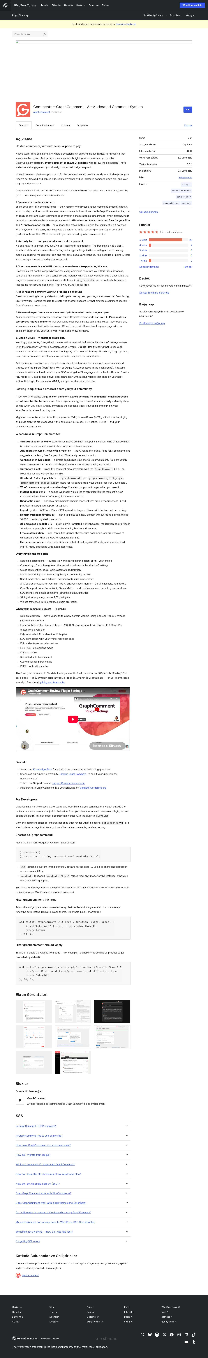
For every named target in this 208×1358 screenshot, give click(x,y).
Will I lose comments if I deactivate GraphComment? (45, 1164)
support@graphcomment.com (68, 783)
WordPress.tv (95, 1321)
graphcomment (41, 112)
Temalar (53, 1312)
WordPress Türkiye (50, 1338)
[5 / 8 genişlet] (87, 1029)
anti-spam (186, 184)
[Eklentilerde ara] (44, 34)
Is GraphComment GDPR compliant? (36, 1126)
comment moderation (181, 190)
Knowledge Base (42, 769)
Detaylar (23, 125)
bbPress (167, 1316)
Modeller (53, 1321)
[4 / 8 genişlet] (48, 1029)
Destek (188, 125)
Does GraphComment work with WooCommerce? (43, 1193)
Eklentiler (54, 1316)
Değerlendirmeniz (149, 266)
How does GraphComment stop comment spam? (43, 1145)
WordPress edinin (192, 5)
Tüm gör (187, 266)
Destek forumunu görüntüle (154, 292)
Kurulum (65, 125)
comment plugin (184, 197)
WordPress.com (171, 1307)
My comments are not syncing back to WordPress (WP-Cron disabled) (55, 1222)
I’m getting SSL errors (28, 1241)
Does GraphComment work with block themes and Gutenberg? (51, 1202)
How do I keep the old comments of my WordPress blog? (48, 1174)
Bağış (128, 1316)
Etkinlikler (129, 1312)
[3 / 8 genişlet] (126, 1003)
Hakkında (17, 1307)
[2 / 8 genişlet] (87, 1003)
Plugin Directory (20, 15)
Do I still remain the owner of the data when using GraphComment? (53, 1212)
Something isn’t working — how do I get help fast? (44, 1231)
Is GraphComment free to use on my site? (39, 1135)
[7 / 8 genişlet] (48, 1055)
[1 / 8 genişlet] (48, 1003)
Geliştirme (82, 125)
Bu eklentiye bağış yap (152, 323)
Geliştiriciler (93, 1316)
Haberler (16, 1312)
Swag (128, 1321)
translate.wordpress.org (93, 787)
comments (186, 203)
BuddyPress (169, 1321)
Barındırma (17, 1316)
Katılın (127, 1307)
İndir (187, 109)
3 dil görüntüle (185, 177)
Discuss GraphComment (73, 773)
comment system (171, 203)
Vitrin (52, 1307)
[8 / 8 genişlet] (87, 1055)
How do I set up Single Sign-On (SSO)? (38, 1183)
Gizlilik (15, 1321)
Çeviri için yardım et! (126, 24)
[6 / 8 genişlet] (126, 1029)
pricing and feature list (52, 682)
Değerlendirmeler (44, 125)
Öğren (90, 1307)
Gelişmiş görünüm (149, 211)
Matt (165, 1312)
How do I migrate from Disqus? (33, 1154)
